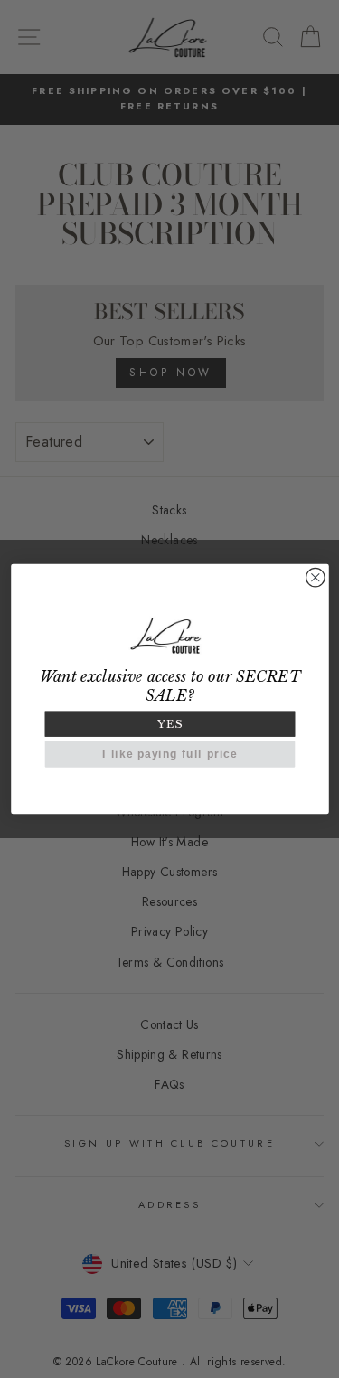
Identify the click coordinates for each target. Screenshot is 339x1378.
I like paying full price (169, 754)
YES (170, 724)
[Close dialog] (315, 577)
